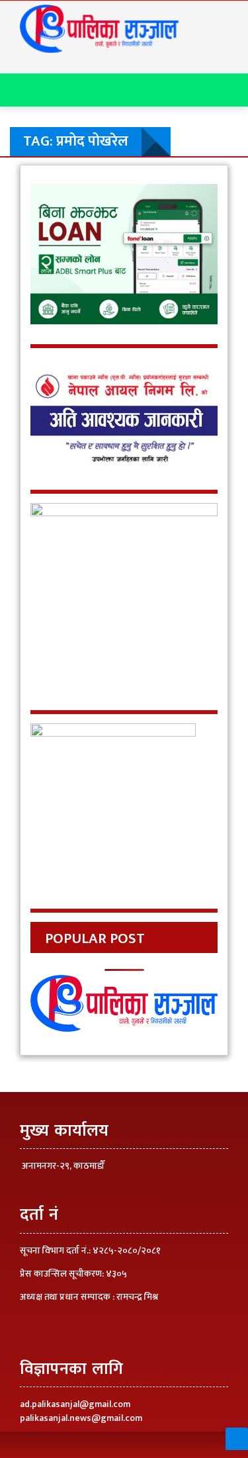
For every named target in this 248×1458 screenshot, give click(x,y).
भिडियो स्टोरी (46, 373)
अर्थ (27, 292)
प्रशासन (35, 264)
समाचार (36, 237)
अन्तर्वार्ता (38, 210)
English (40, 400)
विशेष (32, 346)
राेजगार (35, 319)
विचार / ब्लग (46, 183)
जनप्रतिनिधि (44, 156)
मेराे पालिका (45, 129)
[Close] (16, 16)
